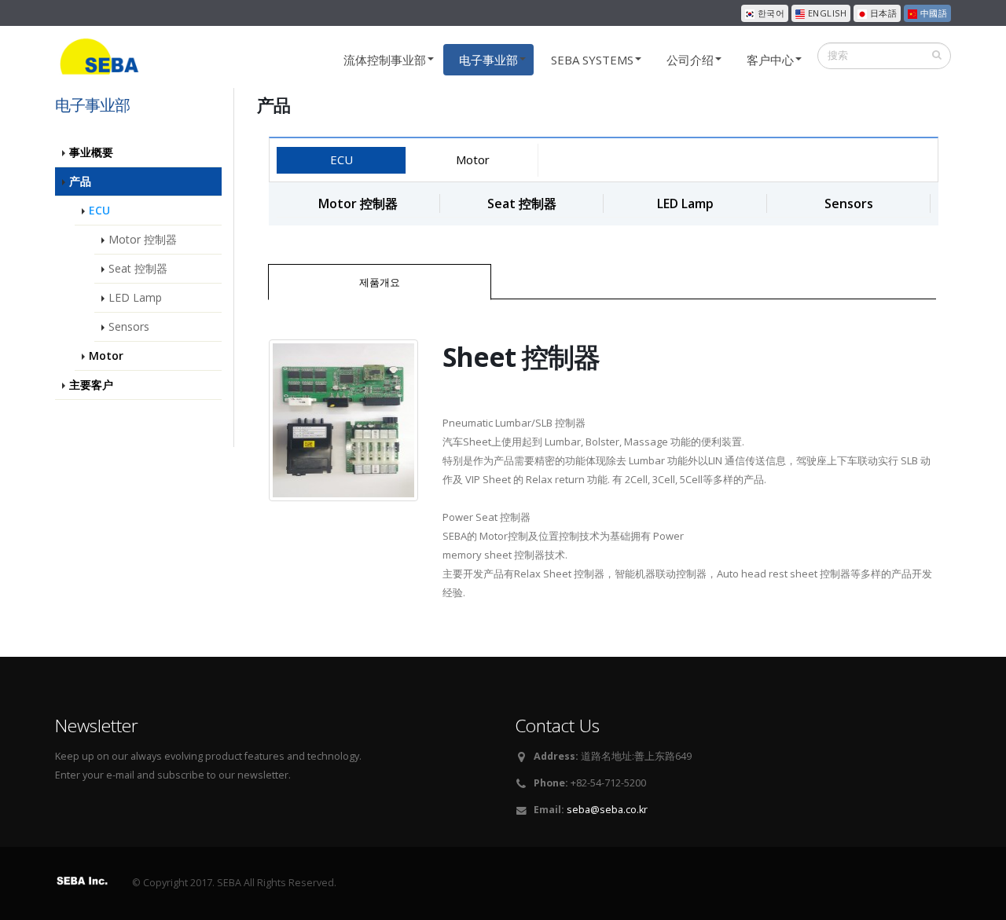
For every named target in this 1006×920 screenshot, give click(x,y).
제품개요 (379, 282)
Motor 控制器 (142, 239)
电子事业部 (488, 60)
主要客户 (91, 384)
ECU (341, 159)
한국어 (769, 13)
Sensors (128, 326)
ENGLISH (825, 13)
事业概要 (91, 152)
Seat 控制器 (137, 268)
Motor (473, 159)
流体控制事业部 (384, 60)
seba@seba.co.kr (607, 809)
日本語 (882, 13)
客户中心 (770, 60)
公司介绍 (690, 60)
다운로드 (713, 281)
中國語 (932, 13)
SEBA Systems (592, 60)
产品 (80, 181)
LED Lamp (135, 297)
